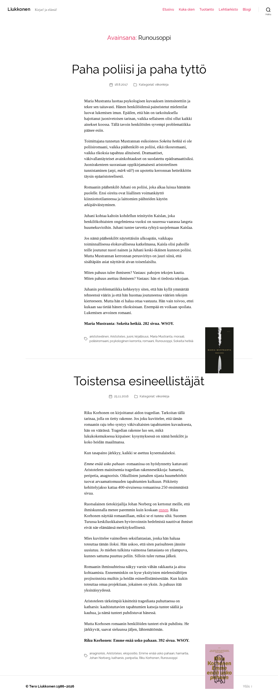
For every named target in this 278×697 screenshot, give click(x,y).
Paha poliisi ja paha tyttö (139, 69)
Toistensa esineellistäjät (139, 381)
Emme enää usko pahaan (157, 653)
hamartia (182, 653)
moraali (179, 336)
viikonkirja (162, 84)
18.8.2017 (121, 84)
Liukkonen (19, 9)
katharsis (118, 658)
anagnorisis (97, 653)
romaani (148, 341)
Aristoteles (117, 336)
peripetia (131, 658)
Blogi (247, 9)
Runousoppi (163, 341)
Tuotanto (206, 9)
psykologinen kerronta (125, 341)
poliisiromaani (99, 341)
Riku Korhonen (149, 658)
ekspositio (130, 653)
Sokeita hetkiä (183, 341)
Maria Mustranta (161, 336)
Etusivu (168, 9)
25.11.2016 (121, 396)
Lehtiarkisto (228, 9)
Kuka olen (187, 9)
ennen (163, 510)
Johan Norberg (99, 658)
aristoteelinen (99, 336)
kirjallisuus (142, 336)
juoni (130, 336)
